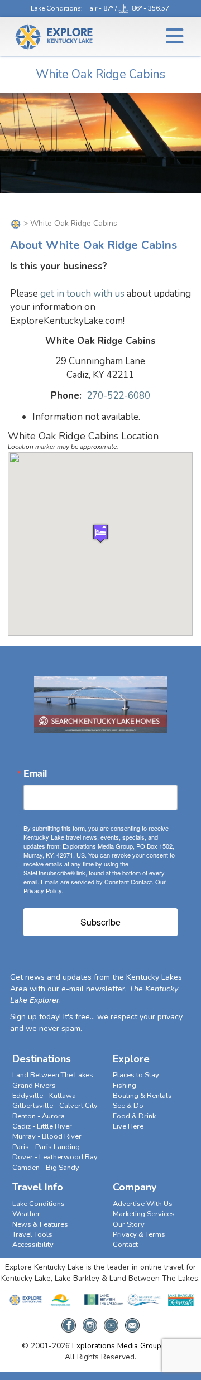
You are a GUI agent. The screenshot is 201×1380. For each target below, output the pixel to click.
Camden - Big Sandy (45, 1168)
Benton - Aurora (38, 1116)
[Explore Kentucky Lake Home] (15, 223)
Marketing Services (144, 1214)
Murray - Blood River (47, 1136)
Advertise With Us (143, 1204)
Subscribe (100, 922)
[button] (100, 533)
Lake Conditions (56, 8)
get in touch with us (82, 293)
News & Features (40, 1224)
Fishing (124, 1086)
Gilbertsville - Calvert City (55, 1106)
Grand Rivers (34, 1086)
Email (35, 773)
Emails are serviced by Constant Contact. (97, 881)
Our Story (129, 1224)
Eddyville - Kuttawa (44, 1096)
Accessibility (33, 1244)
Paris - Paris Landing (46, 1147)
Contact (125, 1244)
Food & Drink (134, 1116)
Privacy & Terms (139, 1234)
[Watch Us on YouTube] (111, 1322)
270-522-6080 (118, 395)
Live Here (128, 1126)
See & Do (128, 1106)
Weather (26, 1214)
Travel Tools (32, 1234)
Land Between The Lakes (52, 1075)
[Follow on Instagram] (89, 1322)
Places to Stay (136, 1075)
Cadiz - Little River (42, 1126)
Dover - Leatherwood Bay (55, 1157)
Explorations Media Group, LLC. (126, 1345)
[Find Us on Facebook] (68, 1322)
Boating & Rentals (142, 1096)
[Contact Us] (132, 1322)
